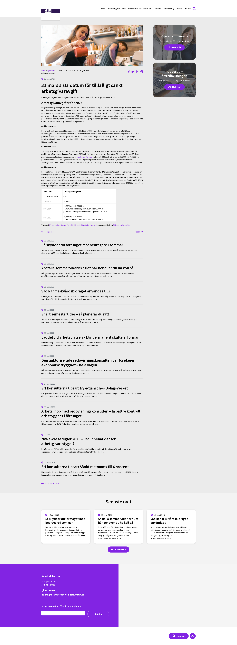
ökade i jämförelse (84, 157)
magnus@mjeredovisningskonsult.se (64, 594)
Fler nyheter (118, 549)
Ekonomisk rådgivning (163, 8)
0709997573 (51, 590)
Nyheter (50, 70)
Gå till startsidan (52, 483)
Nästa (137, 232)
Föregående (49, 232)
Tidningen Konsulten (122, 225)
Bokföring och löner (117, 8)
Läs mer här (174, 47)
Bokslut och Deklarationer (139, 8)
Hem (103, 8)
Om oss (187, 8)
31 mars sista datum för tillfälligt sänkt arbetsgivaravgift (73, 225)
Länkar (179, 8)
